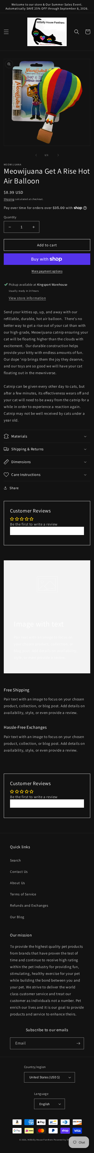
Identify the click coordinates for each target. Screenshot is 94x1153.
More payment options (47, 271)
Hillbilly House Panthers (40, 1139)
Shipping (9, 199)
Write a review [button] (47, 531)
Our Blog (17, 917)
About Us (17, 883)
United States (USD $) (44, 1077)
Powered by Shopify (64, 1139)
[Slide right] (58, 155)
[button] (6, 31)
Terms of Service (23, 894)
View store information (27, 298)
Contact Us (19, 871)
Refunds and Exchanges (29, 905)
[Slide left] (36, 155)
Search (15, 860)
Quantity (10, 217)
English (44, 1104)
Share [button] (14, 488)
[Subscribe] (78, 1043)
